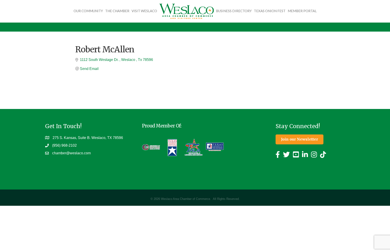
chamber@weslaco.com (71, 153)
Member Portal (302, 11)
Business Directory (234, 11)
